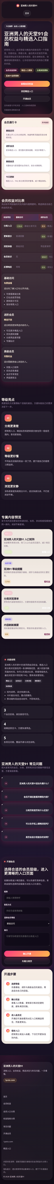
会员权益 (7, 1103)
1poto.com (8, 1141)
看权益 (47, 581)
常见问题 (7, 1126)
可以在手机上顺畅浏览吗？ (28, 823)
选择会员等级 (9, 917)
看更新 (47, 634)
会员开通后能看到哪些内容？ (28, 797)
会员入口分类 (9, 1111)
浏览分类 (46, 608)
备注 (6, 930)
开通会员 (27, 98)
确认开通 (27, 953)
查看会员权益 (27, 83)
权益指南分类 (9, 1118)
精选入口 (7, 1148)
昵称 (6, 891)
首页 (5, 1096)
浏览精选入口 (27, 91)
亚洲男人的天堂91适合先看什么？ (28, 783)
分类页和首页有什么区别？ (28, 810)
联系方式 (7, 904)
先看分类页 (27, 961)
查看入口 (46, 552)
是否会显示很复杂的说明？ (28, 837)
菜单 (27, 13)
